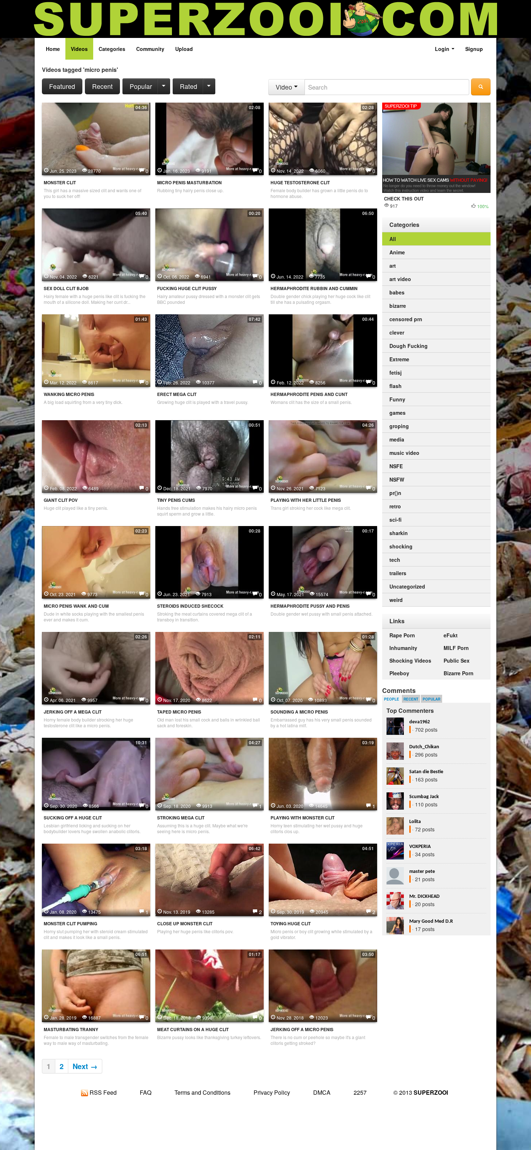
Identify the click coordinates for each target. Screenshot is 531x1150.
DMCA (322, 1092)
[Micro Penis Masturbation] (209, 138)
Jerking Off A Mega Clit (73, 712)
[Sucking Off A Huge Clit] (96, 773)
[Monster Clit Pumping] (96, 879)
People (391, 699)
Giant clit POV (61, 500)
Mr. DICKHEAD (424, 896)
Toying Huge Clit (291, 924)
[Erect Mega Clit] (209, 349)
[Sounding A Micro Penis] (323, 667)
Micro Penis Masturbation (189, 183)
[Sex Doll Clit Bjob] (96, 243)
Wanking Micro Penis (69, 394)
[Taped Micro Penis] (209, 667)
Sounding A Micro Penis (299, 712)
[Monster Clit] (96, 138)
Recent (102, 86)
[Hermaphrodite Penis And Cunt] (323, 349)
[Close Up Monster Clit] (209, 879)
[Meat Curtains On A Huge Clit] (209, 985)
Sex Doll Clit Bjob (66, 288)
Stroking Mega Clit (180, 818)
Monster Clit (60, 183)
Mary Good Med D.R (431, 921)
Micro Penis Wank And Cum (76, 606)
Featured (62, 86)
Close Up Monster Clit (184, 924)
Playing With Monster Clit (302, 818)
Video (285, 86)
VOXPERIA (420, 846)
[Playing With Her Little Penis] (323, 455)
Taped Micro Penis (179, 712)
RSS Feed (102, 1092)
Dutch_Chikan (424, 747)
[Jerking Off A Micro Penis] (323, 985)
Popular (141, 86)
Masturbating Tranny (71, 1029)
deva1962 (419, 722)
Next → (85, 1066)
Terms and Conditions (202, 1092)
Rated (188, 86)
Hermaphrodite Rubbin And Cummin (314, 288)
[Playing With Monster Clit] (323, 773)
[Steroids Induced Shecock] (209, 561)
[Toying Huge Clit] (323, 879)
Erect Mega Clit (177, 394)
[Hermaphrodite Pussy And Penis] (323, 561)
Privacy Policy (272, 1092)
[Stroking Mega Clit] (209, 773)
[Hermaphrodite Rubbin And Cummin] (323, 243)
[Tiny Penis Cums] (209, 455)
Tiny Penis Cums (176, 500)
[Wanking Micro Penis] (96, 349)
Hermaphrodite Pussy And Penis (310, 606)
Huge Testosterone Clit (300, 183)
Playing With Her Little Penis (306, 500)
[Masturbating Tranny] (96, 985)
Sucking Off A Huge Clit (73, 818)
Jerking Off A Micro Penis (302, 1029)
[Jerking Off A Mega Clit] (96, 667)
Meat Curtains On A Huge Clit (193, 1029)
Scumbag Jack (424, 797)
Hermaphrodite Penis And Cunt (309, 394)
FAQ (145, 1092)
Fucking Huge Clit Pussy (187, 288)
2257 (360, 1092)
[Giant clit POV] (96, 455)
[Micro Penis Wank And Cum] (96, 561)
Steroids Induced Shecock (190, 606)
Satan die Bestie (426, 772)
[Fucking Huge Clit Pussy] (209, 243)
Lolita (415, 821)
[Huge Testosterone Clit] (323, 138)
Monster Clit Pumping (70, 924)
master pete (422, 871)
